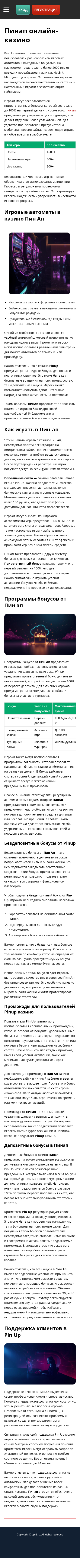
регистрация (46, 10)
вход (23, 10)
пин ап (70, 110)
